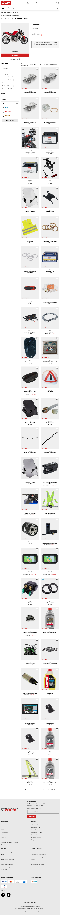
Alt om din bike (34, 835)
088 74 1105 (10, 810)
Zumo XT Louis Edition (30, 723)
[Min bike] (37, 3)
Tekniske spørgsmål (6, 830)
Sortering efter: (47, 64)
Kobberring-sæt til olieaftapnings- (50, 241)
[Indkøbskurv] (57, 3)
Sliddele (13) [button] (5, 68)
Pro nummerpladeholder (50, 181)
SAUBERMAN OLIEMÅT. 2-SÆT (50, 361)
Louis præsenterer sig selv (7, 852)
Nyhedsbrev (4, 835)
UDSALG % (8, 111)
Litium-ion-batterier (50, 152)
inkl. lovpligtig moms (30, 906)
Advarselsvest (30, 241)
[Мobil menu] (2, 8)
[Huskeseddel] (47, 3)
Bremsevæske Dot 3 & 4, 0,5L (50, 782)
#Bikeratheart (34, 830)
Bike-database (4, 832)
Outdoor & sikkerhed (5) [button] (8, 80)
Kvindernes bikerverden (36, 825)
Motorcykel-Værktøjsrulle (30, 332)
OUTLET (8, 115)
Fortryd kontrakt (5, 845)
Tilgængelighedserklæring (37, 864)
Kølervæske (50, 693)
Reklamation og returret (7, 864)
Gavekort (3, 837)
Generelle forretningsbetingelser (39, 854)
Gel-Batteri (30, 181)
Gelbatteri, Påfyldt (50, 271)
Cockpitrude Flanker (30, 663)
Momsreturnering (5, 867)
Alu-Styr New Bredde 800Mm (50, 452)
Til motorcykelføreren (36, 837)
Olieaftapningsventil (50, 422)
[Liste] (40, 64)
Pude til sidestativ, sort (30, 361)
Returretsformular (35, 862)
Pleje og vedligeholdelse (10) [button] (9, 71)
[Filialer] (27, 3)
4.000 (30, 302)
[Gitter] (37, 64)
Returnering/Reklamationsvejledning (10, 842)
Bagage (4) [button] (5, 74)
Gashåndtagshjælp (50, 723)
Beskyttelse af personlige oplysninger (40, 857)
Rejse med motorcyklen (36, 832)
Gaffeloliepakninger (50, 602)
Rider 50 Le (30, 573)
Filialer (2, 854)
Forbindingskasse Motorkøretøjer (50, 302)
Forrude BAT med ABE (30, 211)
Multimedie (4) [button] (5, 83)
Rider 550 (50, 573)
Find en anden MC (14, 59)
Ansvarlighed (4, 869)
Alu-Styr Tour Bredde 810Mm (30, 452)
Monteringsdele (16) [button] (7, 88)
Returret (33, 859)
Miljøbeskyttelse (35, 867)
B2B (2, 827)
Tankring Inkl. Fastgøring (30, 513)
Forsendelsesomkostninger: (21, 908)
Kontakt (3, 825)
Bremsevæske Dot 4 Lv (50, 753)
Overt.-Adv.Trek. (50, 391)
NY (6, 107)
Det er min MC (15, 55)
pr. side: (31, 64)
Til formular (47, 46)
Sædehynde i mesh (50, 211)
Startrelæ (30, 602)
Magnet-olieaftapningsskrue (50, 122)
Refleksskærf (30, 782)
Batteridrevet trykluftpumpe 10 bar (50, 543)
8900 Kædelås (50, 332)
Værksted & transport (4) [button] (8, 85)
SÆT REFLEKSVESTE (50, 513)
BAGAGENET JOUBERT (30, 152)
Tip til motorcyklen (35, 827)
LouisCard (3, 840)
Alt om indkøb (4, 857)
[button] (57, 8)
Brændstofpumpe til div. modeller (30, 693)
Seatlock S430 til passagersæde (50, 663)
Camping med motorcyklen (37, 840)
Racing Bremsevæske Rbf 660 (50, 632)
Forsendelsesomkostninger (7, 859)
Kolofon (33, 852)
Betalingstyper (4, 862)
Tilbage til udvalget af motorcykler (10, 15)
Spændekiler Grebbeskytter (30, 92)
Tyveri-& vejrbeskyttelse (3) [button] (8, 77)
